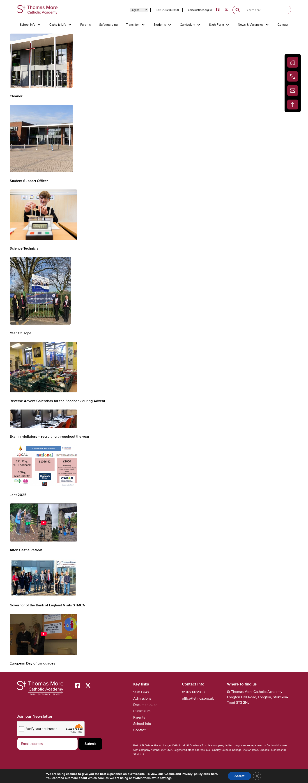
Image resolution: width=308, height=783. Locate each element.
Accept (239, 776)
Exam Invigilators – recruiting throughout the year (50, 436)
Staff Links (141, 692)
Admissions (142, 698)
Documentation (145, 704)
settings (166, 778)
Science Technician (25, 248)
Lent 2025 (18, 494)
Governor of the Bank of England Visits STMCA (47, 605)
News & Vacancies (251, 25)
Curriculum (187, 25)
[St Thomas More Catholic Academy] (37, 9)
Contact (283, 25)
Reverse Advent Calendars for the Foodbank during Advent (57, 400)
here (214, 774)
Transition (133, 25)
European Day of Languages (32, 663)
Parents (85, 25)
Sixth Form (216, 25)
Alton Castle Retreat (26, 550)
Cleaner (16, 96)
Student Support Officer (29, 180)
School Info (27, 25)
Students (160, 25)
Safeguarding (108, 25)
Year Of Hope (20, 333)
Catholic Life (57, 25)
